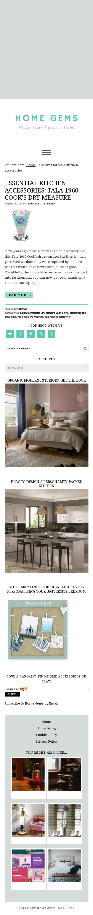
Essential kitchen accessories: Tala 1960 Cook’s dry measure (42, 190)
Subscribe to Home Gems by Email (31, 703)
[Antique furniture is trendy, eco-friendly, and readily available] (64, 775)
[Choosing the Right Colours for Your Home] (28, 866)
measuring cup (78, 312)
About (46, 722)
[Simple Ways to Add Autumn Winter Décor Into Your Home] (28, 775)
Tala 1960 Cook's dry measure (27, 316)
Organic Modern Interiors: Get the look (46, 380)
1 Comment (50, 203)
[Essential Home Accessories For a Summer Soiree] (28, 821)
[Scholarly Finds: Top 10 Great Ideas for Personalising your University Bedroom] (38, 663)
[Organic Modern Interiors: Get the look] (46, 466)
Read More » (19, 295)
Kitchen (22, 309)
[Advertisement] (46, 48)
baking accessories (30, 312)
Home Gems (46, 121)
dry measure (48, 312)
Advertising (46, 728)
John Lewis (62, 312)
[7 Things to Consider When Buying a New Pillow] (64, 866)
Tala (7, 316)
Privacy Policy (47, 741)
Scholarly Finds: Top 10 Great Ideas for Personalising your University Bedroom (46, 589)
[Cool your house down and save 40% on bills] (64, 821)
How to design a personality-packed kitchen (46, 484)
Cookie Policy (46, 735)
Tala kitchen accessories (58, 316)
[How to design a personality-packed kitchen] (46, 572)
